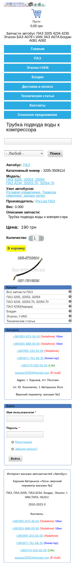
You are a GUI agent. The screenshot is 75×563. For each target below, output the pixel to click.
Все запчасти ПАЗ (19, 292)
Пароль (13, 428)
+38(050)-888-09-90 (26, 343)
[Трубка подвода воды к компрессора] (28, 282)
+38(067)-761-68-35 (30, 358)
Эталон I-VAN (38, 67)
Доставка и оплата (37, 86)
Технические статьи (37, 96)
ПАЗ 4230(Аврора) (19, 306)
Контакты (38, 105)
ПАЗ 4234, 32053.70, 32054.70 (30, 183)
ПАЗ (37, 58)
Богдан (38, 77)
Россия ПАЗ (45, 201)
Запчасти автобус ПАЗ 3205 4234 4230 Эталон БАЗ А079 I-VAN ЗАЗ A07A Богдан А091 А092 (37, 37)
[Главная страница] (25, 6)
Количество (16, 238)
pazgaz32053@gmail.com (32, 372)
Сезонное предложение (37, 115)
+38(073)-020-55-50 (34, 365)
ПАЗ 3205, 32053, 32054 (25, 180)
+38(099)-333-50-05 (30, 350)
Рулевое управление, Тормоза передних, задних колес (31, 194)
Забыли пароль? (26, 448)
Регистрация (23, 442)
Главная (37, 49)
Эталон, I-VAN (16, 316)
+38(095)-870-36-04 (26, 336)
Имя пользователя (21, 412)
